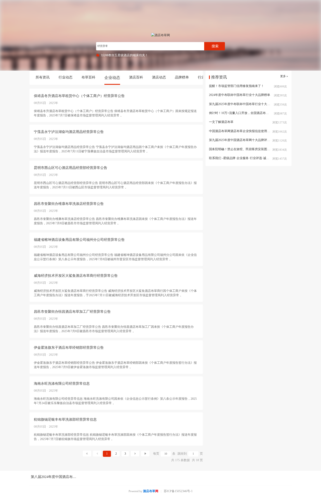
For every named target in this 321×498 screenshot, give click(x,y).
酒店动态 (159, 77)
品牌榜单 (182, 77)
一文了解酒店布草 (221, 122)
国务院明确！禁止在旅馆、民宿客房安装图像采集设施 (245, 149)
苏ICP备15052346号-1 (178, 491)
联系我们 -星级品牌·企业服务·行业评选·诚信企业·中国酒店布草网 (248, 158)
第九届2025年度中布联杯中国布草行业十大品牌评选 (244, 104)
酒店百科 (136, 77)
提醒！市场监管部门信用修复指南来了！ (236, 86)
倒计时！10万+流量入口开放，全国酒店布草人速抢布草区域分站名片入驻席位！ (248, 113)
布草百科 (88, 77)
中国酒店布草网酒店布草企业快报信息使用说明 (241, 131)
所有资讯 (43, 77)
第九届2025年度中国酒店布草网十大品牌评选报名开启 (245, 140)
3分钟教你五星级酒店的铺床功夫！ (124, 55)
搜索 (215, 46)
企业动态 (112, 77)
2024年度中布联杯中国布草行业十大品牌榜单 (239, 95)
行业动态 (65, 77)
